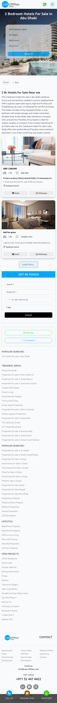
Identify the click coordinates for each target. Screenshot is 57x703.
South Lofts (7, 563)
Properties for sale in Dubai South (17, 435)
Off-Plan (24, 654)
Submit (28, 315)
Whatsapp (42, 193)
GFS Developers (9, 515)
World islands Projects (11, 396)
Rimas (4, 576)
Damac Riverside (9, 370)
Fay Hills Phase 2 (9, 597)
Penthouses (7, 660)
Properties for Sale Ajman (13, 485)
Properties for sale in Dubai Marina (17, 379)
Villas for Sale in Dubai (12, 472)
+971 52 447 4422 (28, 679)
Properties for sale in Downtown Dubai (19, 383)
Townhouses (7, 657)
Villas (4, 654)
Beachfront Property (11, 526)
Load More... (28, 264)
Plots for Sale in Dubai (11, 481)
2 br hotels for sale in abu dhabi (16, 356)
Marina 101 (7, 602)
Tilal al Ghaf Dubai (10, 401)
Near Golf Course (9, 539)
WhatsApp (29, 333)
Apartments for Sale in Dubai (14, 463)
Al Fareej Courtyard (10, 606)
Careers (43, 657)
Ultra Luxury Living (10, 535)
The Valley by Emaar (11, 422)
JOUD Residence (9, 558)
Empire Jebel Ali (9, 567)
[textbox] (28, 29)
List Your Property (10, 548)
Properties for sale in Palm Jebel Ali (18, 375)
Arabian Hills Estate (10, 388)
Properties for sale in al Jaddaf (15, 450)
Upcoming (44, 654)
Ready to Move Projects (12, 502)
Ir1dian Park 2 (8, 615)
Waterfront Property (11, 530)
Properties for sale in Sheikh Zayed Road (20, 455)
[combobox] (28, 29)
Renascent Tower (9, 610)
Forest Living (7, 392)
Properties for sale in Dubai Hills (16, 418)
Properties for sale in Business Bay (17, 431)
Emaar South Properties (12, 405)
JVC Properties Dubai (11, 427)
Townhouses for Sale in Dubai (15, 468)
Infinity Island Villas (10, 571)
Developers (26, 660)
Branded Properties (10, 543)
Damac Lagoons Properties (14, 414)
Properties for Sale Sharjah (13, 489)
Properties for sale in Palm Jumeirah (18, 409)
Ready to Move (46, 650)
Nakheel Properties (10, 507)
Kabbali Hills (7, 619)
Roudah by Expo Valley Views (15, 593)
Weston (5, 580)
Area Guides (26, 650)
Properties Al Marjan (11, 498)
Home (6, 82)
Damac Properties (10, 511)
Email (16, 193)
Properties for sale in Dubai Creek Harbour (21, 440)
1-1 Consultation (28, 340)
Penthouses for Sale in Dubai (14, 476)
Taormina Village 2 (10, 584)
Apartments (7, 650)
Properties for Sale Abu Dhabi (15, 494)
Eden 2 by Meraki (9, 589)
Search (28, 54)
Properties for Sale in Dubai (14, 459)
